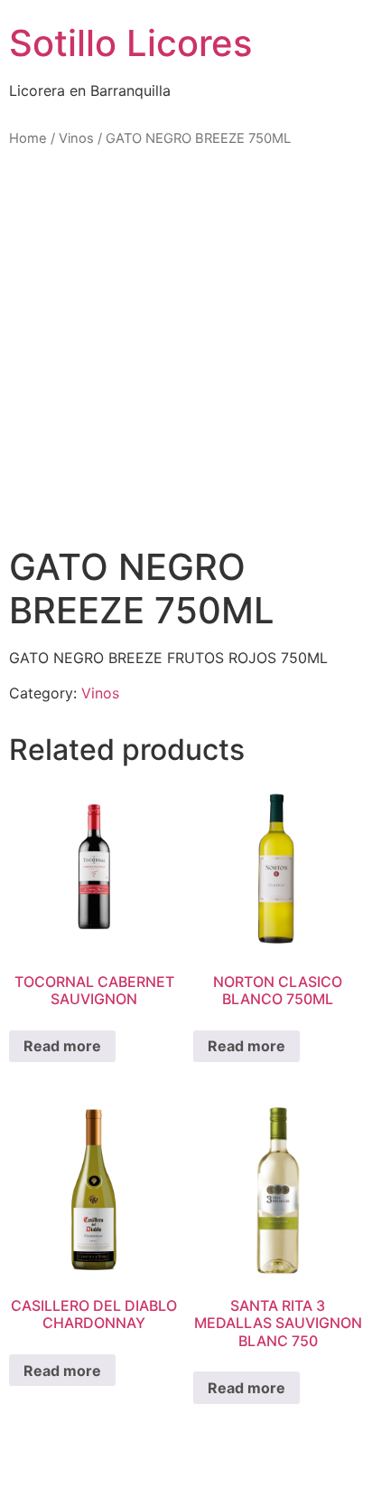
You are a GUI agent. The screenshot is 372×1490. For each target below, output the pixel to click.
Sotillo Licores (130, 43)
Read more (62, 1046)
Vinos (76, 138)
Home (28, 138)
